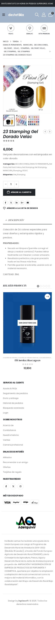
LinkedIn (16, 202)
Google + (22, 202)
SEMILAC (29, 34)
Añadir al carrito (21, 192)
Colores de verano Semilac (28, 358)
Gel (14, 174)
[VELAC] (10, 28)
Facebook (5, 202)
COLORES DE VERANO (10, 358)
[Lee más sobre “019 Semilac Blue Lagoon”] (47, 296)
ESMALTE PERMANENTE (39, 164)
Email (27, 202)
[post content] (27, 323)
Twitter (11, 202)
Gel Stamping (28, 167)
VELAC (10, 34)
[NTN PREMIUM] (44, 28)
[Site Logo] (16, 14)
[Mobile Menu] (4, 14)
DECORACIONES (22, 164)
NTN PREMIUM (44, 34)
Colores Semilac (45, 358)
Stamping (17, 170)
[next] (50, 132)
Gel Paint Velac (14, 167)
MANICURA (7, 170)
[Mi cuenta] (43, 15)
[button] (37, 15)
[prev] (45, 132)
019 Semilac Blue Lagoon (27, 360)
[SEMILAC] (29, 28)
